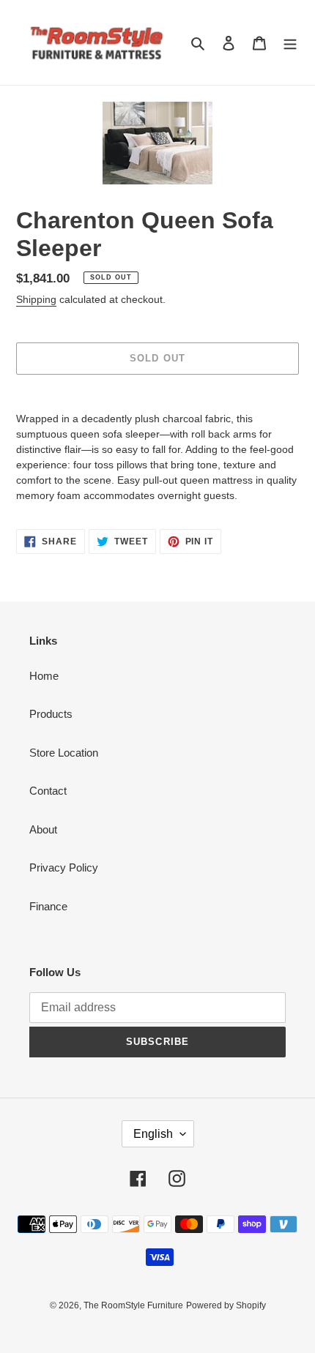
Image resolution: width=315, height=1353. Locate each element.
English (153, 1134)
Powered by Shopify (226, 1305)
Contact (48, 790)
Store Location (63, 752)
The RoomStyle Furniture (133, 1305)
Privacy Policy (63, 867)
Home (44, 676)
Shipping (36, 299)
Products (51, 714)
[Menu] (290, 43)
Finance (48, 906)
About (43, 829)
